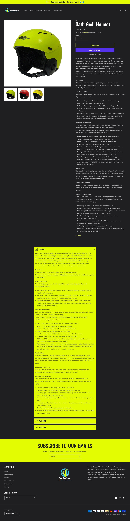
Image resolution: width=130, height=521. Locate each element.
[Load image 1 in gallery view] (10, 94)
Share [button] (79, 235)
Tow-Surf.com (113, 514)
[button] (117, 10)
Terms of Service (9, 481)
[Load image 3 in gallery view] (37, 94)
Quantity (78, 35)
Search (6, 477)
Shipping (85, 32)
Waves (6, 471)
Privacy (6, 487)
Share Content (8, 474)
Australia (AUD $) (11, 513)
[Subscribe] (79, 457)
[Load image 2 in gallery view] (24, 94)
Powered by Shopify (121, 514)
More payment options (95, 54)
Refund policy (8, 484)
